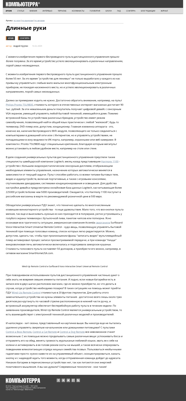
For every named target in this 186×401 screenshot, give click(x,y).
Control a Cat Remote (45, 331)
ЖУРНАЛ (164, 11)
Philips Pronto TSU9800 (19, 104)
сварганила (103, 222)
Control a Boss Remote (19, 331)
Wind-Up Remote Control (26, 292)
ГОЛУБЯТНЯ (95, 11)
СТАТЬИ (20, 11)
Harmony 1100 (109, 161)
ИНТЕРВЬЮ (47, 11)
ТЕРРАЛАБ (62, 11)
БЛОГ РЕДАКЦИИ (148, 11)
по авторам (40, 20)
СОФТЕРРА (130, 11)
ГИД (119, 11)
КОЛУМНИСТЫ (78, 11)
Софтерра (24, 38)
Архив (11, 38)
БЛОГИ (109, 11)
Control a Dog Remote (72, 331)
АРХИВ (9, 11)
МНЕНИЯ (33, 11)
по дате (17, 20)
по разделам (27, 20)
